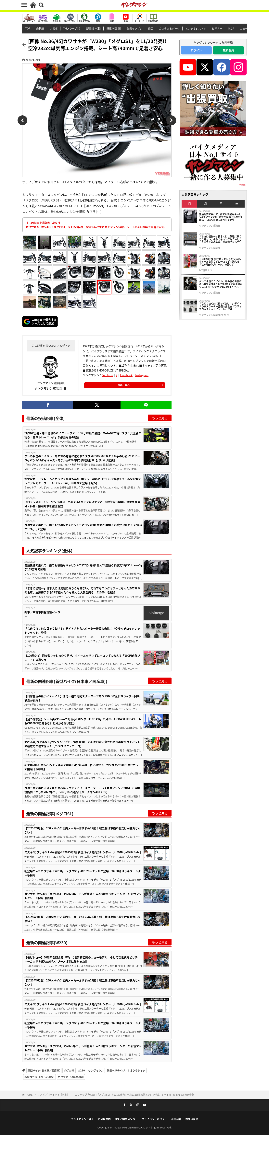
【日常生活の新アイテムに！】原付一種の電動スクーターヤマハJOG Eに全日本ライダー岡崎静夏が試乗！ (82, 698)
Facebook (126, 375)
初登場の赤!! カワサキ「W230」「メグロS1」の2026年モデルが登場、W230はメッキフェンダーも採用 (82, 873)
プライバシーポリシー (154, 1119)
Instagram (141, 375)
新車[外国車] (114, 28)
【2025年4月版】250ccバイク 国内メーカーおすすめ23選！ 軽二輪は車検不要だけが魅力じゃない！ (82, 919)
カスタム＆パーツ (169, 28)
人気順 (54, 28)
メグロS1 (69, 1070)
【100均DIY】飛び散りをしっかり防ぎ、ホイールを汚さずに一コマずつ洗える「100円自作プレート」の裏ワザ (82, 658)
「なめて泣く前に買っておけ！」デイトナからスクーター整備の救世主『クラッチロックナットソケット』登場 (82, 630)
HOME (29, 1094)
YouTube (107, 375)
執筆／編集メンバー (126, 1119)
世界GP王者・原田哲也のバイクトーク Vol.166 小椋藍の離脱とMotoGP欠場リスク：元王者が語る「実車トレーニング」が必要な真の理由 (82, 435)
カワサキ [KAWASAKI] (71, 1077)
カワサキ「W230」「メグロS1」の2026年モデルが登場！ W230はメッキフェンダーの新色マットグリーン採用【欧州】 (83, 896)
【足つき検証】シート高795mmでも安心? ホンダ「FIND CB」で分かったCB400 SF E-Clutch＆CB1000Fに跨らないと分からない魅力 (82, 721)
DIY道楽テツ (205, 270)
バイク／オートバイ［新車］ (53, 1094)
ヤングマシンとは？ (82, 1119)
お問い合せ (191, 1119)
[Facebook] (47, 405)
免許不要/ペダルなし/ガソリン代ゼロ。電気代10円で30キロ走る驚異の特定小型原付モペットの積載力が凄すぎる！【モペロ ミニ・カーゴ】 (82, 744)
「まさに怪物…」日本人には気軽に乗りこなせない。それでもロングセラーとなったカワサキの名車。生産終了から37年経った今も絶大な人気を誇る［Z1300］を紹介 (82, 590)
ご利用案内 (104, 1119)
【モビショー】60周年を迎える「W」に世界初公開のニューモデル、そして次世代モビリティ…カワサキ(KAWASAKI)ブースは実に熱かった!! (81, 959)
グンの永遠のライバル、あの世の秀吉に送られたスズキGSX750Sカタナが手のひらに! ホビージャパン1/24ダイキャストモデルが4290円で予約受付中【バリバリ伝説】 (82, 458)
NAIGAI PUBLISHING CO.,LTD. (131, 1127)
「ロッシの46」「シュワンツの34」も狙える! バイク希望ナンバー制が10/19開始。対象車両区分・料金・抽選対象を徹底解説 (82, 504)
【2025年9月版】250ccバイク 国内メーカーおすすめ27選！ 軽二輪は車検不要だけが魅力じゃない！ (82, 830)
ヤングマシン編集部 (209, 225)
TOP (27, 28)
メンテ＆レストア (196, 28)
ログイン (196, 50)
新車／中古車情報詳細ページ (42, 612)
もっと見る (160, 418)
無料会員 (228, 50)
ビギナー (217, 28)
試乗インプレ (134, 28)
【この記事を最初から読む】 (95, 225)
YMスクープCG (71, 28)
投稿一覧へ (124, 385)
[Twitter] (96, 405)
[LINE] (146, 405)
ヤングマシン (96, 1070)
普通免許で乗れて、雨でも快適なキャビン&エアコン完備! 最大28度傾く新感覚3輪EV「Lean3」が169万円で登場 (83, 527)
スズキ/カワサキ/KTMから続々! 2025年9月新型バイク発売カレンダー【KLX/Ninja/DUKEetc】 (83, 852)
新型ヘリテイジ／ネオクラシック (126, 1070)
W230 (81, 1070)
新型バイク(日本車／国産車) (44, 1070)
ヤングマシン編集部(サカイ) (214, 315)
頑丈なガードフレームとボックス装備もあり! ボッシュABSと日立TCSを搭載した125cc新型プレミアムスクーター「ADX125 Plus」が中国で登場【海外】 (82, 481)
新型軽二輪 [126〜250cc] (39, 1077)
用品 (150, 28)
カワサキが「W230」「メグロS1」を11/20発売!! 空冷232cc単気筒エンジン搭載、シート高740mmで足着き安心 (134, 1094)
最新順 (40, 28)
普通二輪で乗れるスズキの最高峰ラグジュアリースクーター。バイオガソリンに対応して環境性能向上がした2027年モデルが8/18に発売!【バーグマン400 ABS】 (82, 790)
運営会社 (176, 1119)
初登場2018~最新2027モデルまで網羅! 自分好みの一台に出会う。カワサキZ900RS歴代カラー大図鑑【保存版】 (82, 767)
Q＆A (231, 28)
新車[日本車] (93, 28)
